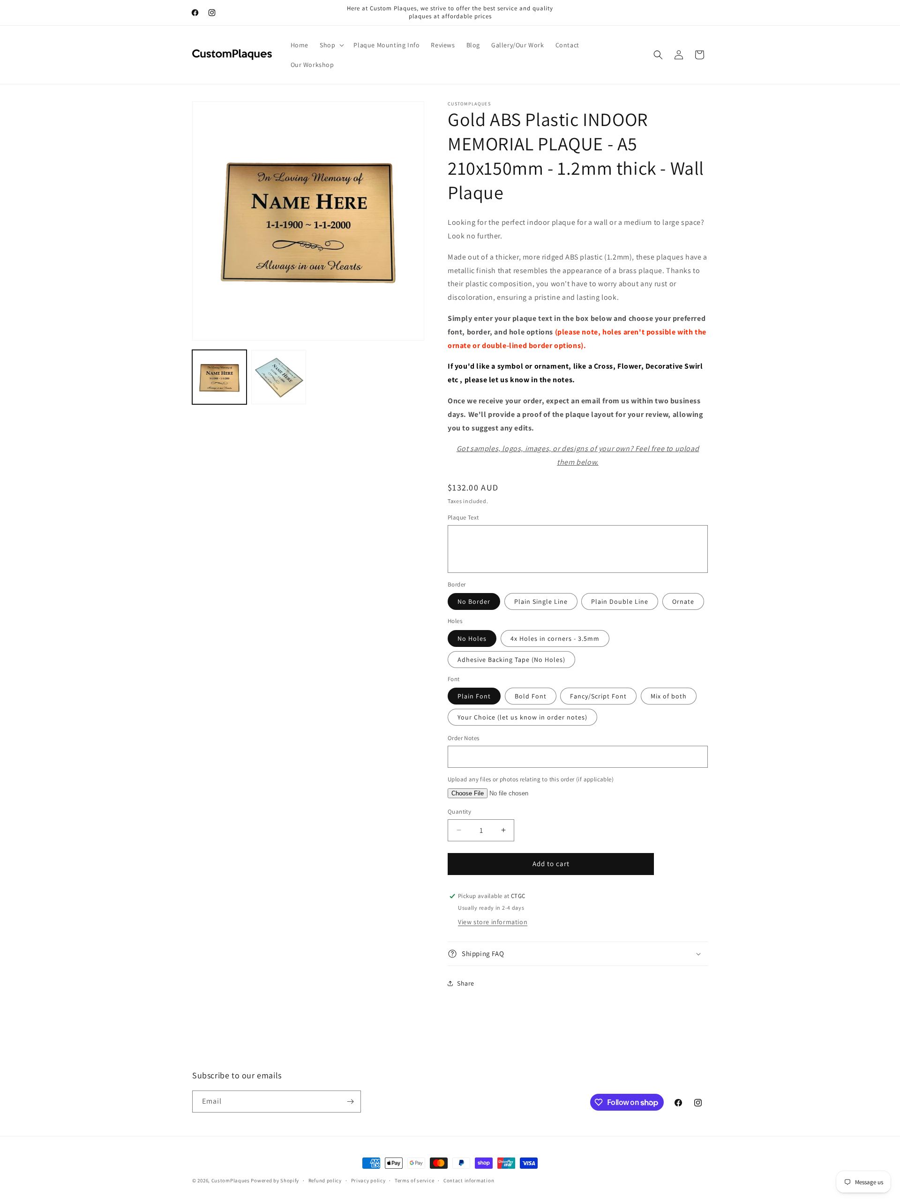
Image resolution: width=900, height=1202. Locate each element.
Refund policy (325, 1180)
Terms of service (414, 1180)
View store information (492, 922)
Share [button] (465, 983)
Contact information (468, 1180)
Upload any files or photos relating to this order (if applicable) (531, 779)
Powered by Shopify (275, 1180)
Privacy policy (368, 1180)
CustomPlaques (230, 1180)
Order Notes (463, 738)
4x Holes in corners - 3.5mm (555, 638)
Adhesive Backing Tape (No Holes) (511, 659)
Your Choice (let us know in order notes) (522, 717)
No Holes (472, 638)
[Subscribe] (350, 1102)
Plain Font (474, 696)
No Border (474, 601)
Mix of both (669, 696)
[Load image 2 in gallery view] (278, 377)
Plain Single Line (541, 601)
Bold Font (531, 696)
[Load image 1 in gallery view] (219, 377)
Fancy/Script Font (598, 696)
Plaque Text (463, 517)
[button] (331, 45)
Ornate (683, 601)
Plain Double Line (619, 601)
